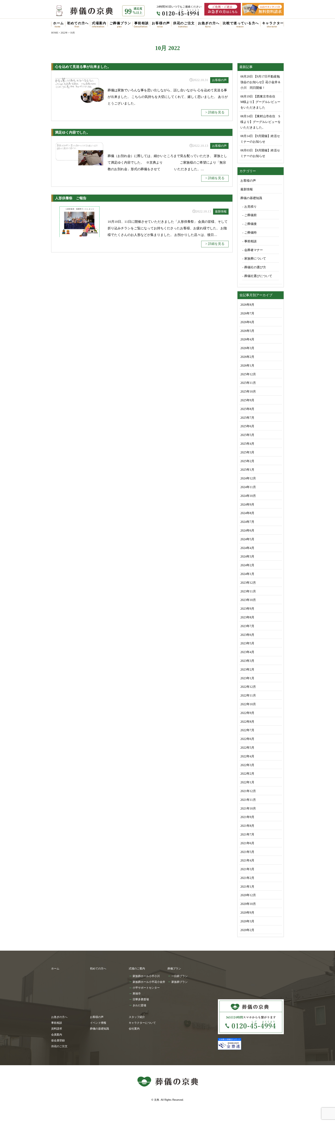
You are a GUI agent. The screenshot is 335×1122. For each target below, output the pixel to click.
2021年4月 (247, 860)
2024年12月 (248, 478)
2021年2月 (247, 877)
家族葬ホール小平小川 (146, 976)
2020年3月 (247, 921)
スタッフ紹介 (137, 1016)
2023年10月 (248, 600)
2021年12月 (248, 791)
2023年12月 (248, 582)
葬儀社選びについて (258, 276)
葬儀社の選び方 (255, 267)
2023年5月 (247, 643)
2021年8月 (247, 825)
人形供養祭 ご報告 (70, 198)
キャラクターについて (142, 1022)
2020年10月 (248, 903)
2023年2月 (247, 669)
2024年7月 (247, 521)
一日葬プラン (179, 976)
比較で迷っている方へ (241, 23)
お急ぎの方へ (209, 23)
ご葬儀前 (250, 215)
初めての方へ (78, 23)
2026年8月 (247, 304)
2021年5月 (247, 852)
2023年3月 (247, 660)
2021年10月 (248, 808)
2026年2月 (247, 356)
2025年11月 (248, 382)
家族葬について (255, 258)
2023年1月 (247, 678)
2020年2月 (247, 930)
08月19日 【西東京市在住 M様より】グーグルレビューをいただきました (260, 102)
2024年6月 (247, 530)
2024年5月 (247, 539)
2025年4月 (247, 443)
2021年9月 (247, 817)
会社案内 (134, 1028)
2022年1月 (247, 782)
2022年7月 (247, 730)
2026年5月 (247, 330)
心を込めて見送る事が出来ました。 (83, 67)
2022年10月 (248, 704)
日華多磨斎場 (141, 999)
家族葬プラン (179, 981)
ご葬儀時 (250, 232)
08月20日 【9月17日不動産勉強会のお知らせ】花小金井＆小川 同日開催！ (260, 82)
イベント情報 (98, 1022)
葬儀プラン (174, 968)
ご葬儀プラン (120, 23)
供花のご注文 (184, 23)
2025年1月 (247, 469)
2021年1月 (247, 886)
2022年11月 (248, 695)
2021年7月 (247, 834)
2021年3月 (247, 869)
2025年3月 (247, 452)
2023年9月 (247, 608)
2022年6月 (247, 739)
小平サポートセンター (146, 987)
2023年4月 (247, 652)
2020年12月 (248, 895)
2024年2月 (247, 565)
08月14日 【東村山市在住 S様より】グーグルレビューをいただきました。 (260, 122)
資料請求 (56, 1028)
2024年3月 (247, 556)
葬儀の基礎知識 (251, 198)
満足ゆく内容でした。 (72, 132)
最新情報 (221, 211)
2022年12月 (248, 686)
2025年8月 (247, 409)
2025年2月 (247, 461)
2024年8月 (247, 513)
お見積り (250, 206)
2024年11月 (248, 487)
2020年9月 (247, 912)
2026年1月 (247, 365)
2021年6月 (247, 843)
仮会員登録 (58, 1040)
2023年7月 (247, 626)
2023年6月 (247, 634)
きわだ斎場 (139, 1005)
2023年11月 (248, 591)
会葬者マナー (253, 250)
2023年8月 (247, 617)
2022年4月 (247, 756)
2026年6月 (247, 322)
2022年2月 (247, 773)
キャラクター (273, 23)
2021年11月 (248, 799)
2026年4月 (247, 339)
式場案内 (99, 23)
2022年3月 (247, 765)
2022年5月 (247, 747)
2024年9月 (247, 504)
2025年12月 (248, 374)
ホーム (58, 23)
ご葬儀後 (250, 223)
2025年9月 (247, 400)
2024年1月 (247, 574)
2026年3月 (247, 348)
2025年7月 (247, 417)
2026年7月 (247, 313)
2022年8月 (247, 721)
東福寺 (137, 993)
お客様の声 (161, 23)
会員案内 (56, 1034)
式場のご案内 (137, 968)
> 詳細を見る (214, 112)
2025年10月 (248, 391)
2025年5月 (247, 435)
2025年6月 (247, 426)
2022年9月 (247, 713)
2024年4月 (247, 548)
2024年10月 (248, 495)
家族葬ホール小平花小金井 (149, 981)
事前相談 (141, 23)
